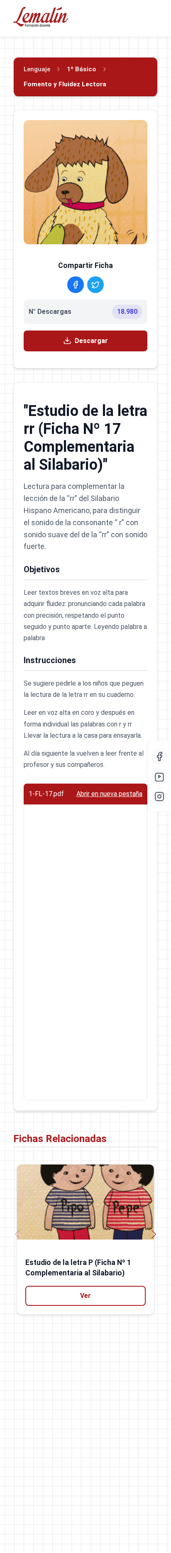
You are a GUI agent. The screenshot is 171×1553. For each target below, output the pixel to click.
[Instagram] (159, 796)
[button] (153, 1234)
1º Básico (81, 69)
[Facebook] (159, 756)
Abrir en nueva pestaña (109, 794)
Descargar (91, 341)
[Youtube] (159, 776)
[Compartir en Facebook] (75, 284)
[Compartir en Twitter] (95, 284)
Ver (85, 1296)
